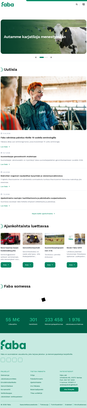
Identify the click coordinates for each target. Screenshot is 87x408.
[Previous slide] (36, 57)
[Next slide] (51, 57)
